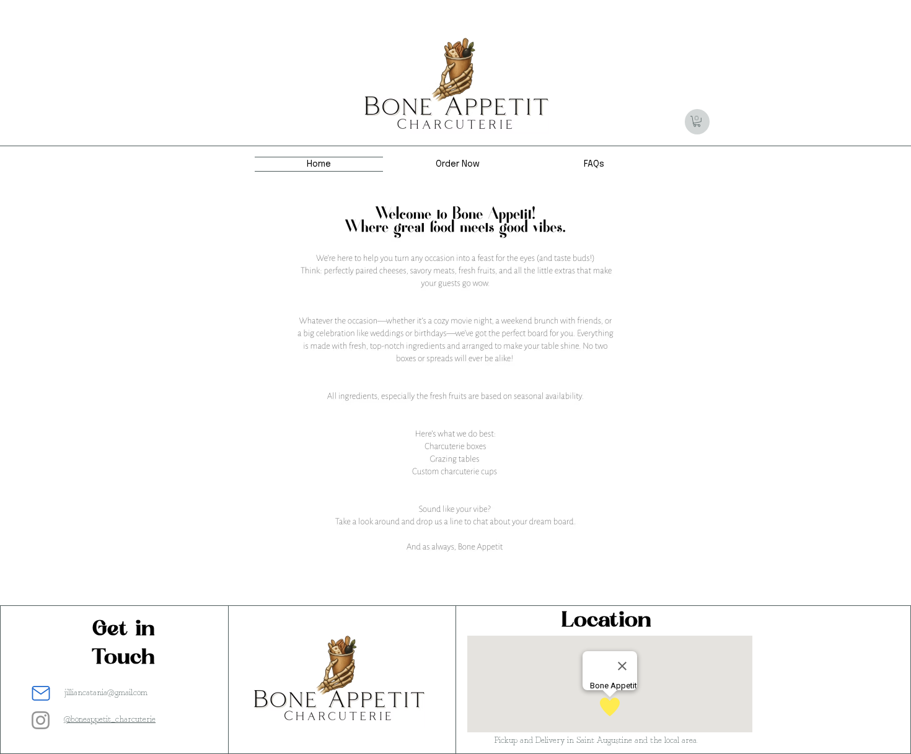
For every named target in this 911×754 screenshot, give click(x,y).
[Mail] (41, 693)
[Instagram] (41, 720)
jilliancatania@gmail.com (105, 693)
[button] (696, 121)
